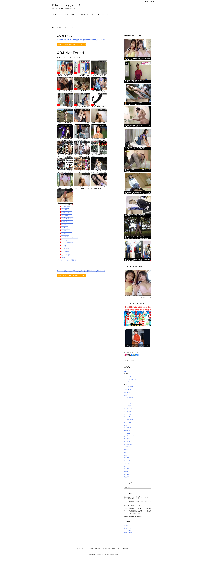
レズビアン (128, 422)
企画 (126, 425)
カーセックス (128, 397)
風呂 (126, 474)
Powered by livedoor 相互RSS (67, 260)
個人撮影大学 (64, 221)
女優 (127, 433)
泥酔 (126, 449)
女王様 (127, 438)
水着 (127, 447)
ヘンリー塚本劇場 (65, 251)
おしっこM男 (64, 209)
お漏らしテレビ (64, 215)
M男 (125, 371)
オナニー (128, 389)
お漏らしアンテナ (65, 208)
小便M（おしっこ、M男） (67, 220)
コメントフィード (128, 530)
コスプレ (128, 408)
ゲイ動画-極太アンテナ (66, 211)
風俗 (126, 471)
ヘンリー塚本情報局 (65, 206)
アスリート (128, 376)
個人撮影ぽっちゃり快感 (66, 232)
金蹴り (127, 463)
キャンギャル (129, 403)
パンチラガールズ (65, 235)
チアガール (128, 411)
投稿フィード (127, 528)
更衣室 (127, 441)
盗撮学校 (63, 257)
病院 (126, 452)
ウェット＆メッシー (131, 379)
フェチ (127, 416)
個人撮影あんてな (65, 212)
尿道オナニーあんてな (66, 218)
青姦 (126, 468)
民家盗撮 (128, 444)
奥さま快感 (63, 230)
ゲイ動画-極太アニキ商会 (67, 223)
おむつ (127, 392)
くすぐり (127, 406)
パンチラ (128, 414)
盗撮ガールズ (64, 227)
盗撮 (126, 457)
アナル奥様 (63, 245)
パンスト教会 (64, 246)
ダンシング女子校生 (65, 254)
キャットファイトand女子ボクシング (69, 238)
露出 (127, 466)
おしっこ (126, 381)
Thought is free (112, 557)
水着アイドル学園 (65, 248)
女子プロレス (129, 436)
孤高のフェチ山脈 (65, 255)
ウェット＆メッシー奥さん (67, 242)
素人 (127, 460)
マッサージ (128, 419)
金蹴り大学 (63, 224)
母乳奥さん (63, 239)
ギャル (126, 400)
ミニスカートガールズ (66, 250)
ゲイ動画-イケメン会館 (66, 253)
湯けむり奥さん (64, 226)
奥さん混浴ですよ (65, 236)
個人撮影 (127, 427)
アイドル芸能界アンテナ (66, 214)
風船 (126, 477)
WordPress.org (128, 532)
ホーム (55, 27)
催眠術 (127, 430)
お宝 (126, 395)
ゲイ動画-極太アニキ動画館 (67, 244)
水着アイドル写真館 (65, 229)
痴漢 (126, 455)
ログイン (126, 525)
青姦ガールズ (64, 233)
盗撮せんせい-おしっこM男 (67, 217)
